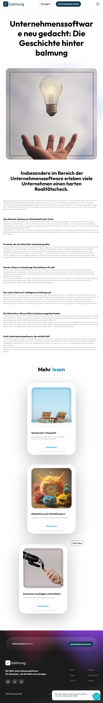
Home (72, 670)
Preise (72, 675)
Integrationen (93, 675)
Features (91, 670)
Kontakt (91, 680)
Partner (73, 680)
